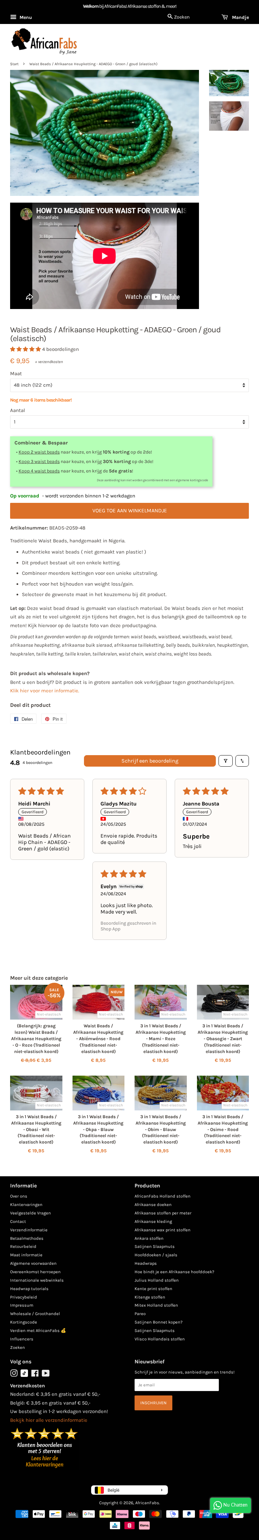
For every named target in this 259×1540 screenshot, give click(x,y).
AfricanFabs (147, 1502)
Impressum (21, 1305)
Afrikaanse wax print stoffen (163, 1229)
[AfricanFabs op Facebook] (35, 1374)
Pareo (140, 1313)
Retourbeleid (23, 1246)
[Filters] (226, 761)
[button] (26, 349)
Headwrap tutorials (29, 1288)
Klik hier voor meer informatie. (44, 691)
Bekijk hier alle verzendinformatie (48, 1420)
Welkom (90, 6)
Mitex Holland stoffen (156, 1305)
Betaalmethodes (27, 1238)
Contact (18, 1221)
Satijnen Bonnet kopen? (158, 1322)
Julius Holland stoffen (157, 1280)
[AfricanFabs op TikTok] (24, 1375)
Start (14, 64)
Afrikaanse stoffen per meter (163, 1212)
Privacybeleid (23, 1297)
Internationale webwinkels (37, 1280)
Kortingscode (23, 1322)
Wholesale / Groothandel (35, 1313)
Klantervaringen (26, 1204)
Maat (16, 373)
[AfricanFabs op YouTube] (46, 1374)
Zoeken (17, 1347)
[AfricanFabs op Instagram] (14, 1374)
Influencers (21, 1338)
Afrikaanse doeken (153, 1204)
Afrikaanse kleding (153, 1221)
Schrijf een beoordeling (149, 761)
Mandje (240, 17)
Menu (25, 17)
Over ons (18, 1196)
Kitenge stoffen (150, 1297)
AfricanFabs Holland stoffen (163, 1196)
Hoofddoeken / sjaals (156, 1254)
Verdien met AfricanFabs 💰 (38, 1330)
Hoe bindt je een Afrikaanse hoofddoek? (174, 1271)
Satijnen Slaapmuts (155, 1246)
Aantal (17, 410)
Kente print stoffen (153, 1288)
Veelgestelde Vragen (30, 1212)
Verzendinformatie (29, 1229)
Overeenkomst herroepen (35, 1271)
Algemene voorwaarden (33, 1263)
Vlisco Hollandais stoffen (160, 1338)
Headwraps (146, 1263)
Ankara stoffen (149, 1238)
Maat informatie (26, 1254)
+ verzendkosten (49, 361)
